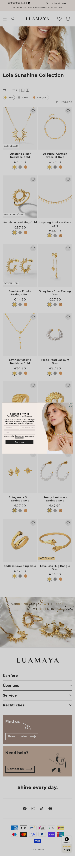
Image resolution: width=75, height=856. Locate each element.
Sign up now (19, 442)
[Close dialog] (70, 405)
